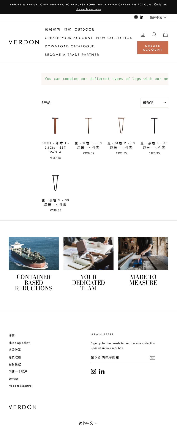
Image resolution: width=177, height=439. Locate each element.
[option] (88, 7)
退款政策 (15, 350)
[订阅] (152, 358)
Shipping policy (19, 343)
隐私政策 (15, 357)
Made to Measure (20, 385)
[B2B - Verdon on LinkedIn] (101, 371)
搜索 (12, 335)
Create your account (69, 38)
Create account (153, 48)
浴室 (67, 29)
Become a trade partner (72, 54)
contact (13, 378)
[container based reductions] (34, 253)
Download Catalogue (70, 46)
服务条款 (15, 364)
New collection (114, 38)
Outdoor (84, 29)
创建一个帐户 (18, 371)
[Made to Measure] (143, 253)
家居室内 (52, 29)
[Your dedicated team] (88, 253)
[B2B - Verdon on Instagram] (93, 371)
